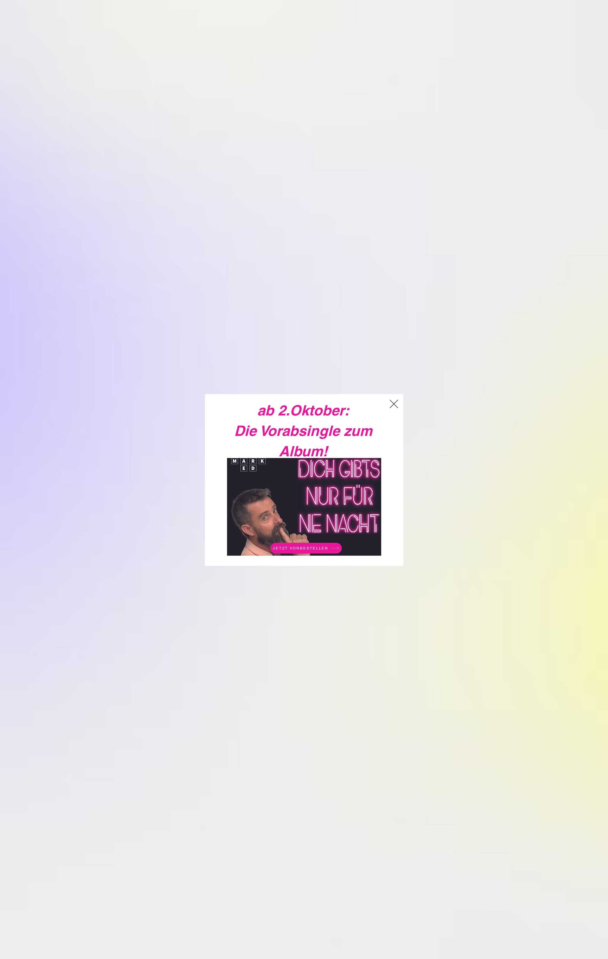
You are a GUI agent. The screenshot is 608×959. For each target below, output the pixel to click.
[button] (394, 404)
